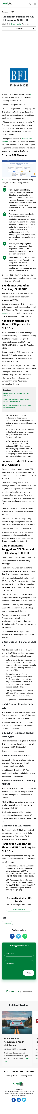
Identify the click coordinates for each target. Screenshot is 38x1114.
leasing (5, 313)
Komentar (21, 1049)
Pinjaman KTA (7, 923)
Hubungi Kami (26, 1076)
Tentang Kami (17, 1071)
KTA (12, 12)
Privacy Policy (11, 1076)
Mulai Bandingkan (19, 909)
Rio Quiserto (16, 24)
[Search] (30, 3)
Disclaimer (30, 1071)
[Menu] (34, 3)
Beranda (5, 12)
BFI (31, 94)
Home (6, 1071)
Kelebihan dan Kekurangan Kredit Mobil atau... (14, 1042)
